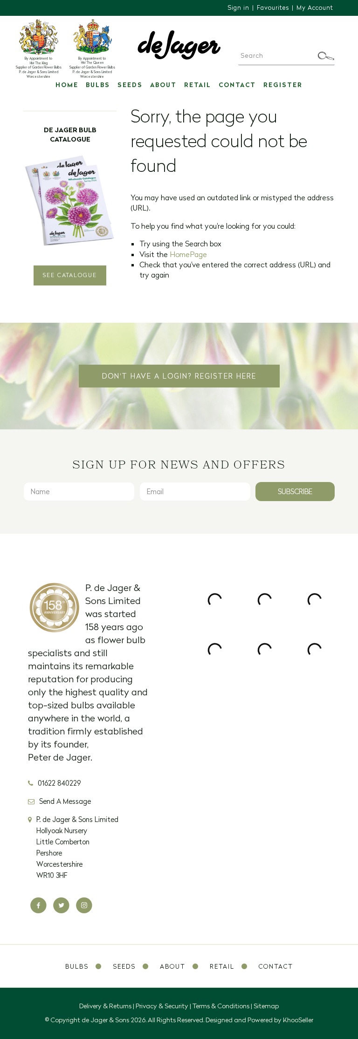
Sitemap (266, 1006)
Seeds (130, 84)
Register (283, 84)
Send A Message (65, 801)
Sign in (238, 7)
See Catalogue (70, 275)
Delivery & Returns (105, 1006)
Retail (197, 84)
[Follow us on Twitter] (61, 905)
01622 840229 (59, 783)
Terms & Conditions (221, 1006)
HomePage (188, 254)
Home (66, 84)
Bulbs (98, 84)
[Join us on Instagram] (84, 905)
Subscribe (295, 491)
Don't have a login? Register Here (179, 376)
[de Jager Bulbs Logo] (179, 44)
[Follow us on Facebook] (38, 905)
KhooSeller (298, 1020)
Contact (237, 84)
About (163, 84)
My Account (314, 7)
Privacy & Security (162, 1006)
